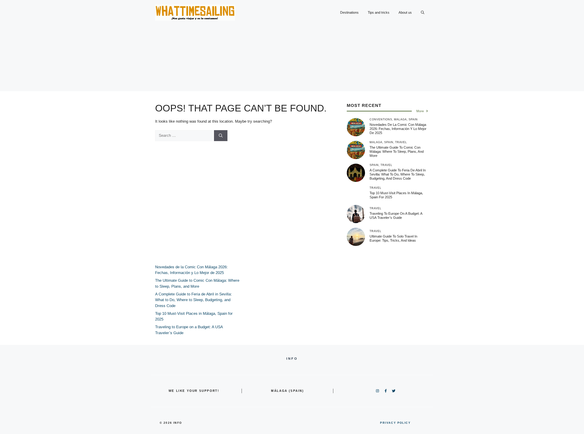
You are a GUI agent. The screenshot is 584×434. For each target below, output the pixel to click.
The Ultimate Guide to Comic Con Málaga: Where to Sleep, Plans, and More (397, 151)
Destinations (349, 12)
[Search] (220, 135)
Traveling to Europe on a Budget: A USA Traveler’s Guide (396, 216)
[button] (422, 12)
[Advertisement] (292, 59)
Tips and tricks (378, 12)
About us (405, 12)
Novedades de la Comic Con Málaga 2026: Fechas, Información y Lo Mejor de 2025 (398, 129)
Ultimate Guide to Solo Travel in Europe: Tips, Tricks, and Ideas (393, 238)
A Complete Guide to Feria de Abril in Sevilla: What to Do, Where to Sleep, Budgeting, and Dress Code (398, 174)
